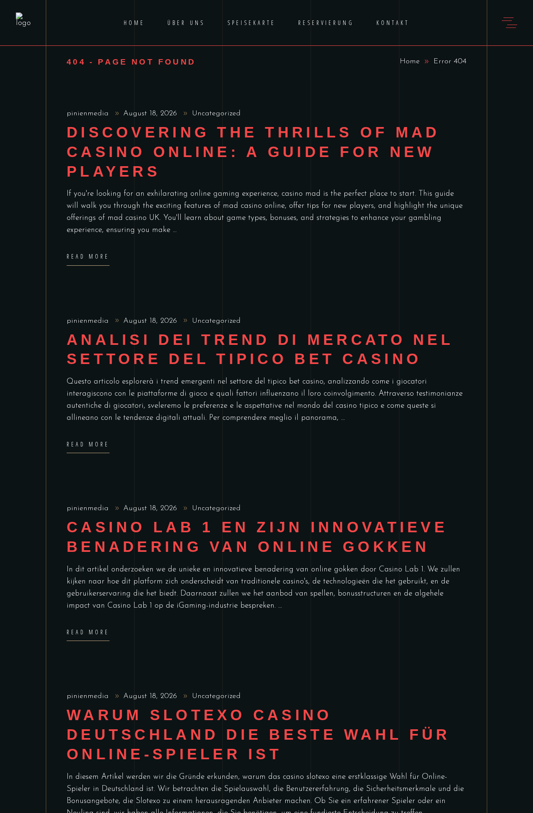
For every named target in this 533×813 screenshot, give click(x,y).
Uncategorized (216, 113)
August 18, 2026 (151, 113)
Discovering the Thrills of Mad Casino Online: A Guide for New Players (253, 152)
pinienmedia (89, 113)
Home (410, 61)
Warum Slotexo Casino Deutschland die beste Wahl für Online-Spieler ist (258, 734)
